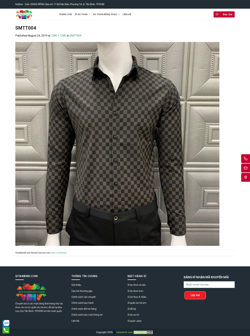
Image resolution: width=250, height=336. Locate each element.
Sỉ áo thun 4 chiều (137, 297)
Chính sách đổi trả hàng (83, 308)
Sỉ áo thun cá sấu (137, 285)
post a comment (58, 252)
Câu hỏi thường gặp (81, 291)
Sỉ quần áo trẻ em (137, 303)
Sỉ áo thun (81, 14)
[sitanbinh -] (33, 14)
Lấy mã (195, 295)
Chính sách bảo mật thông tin (87, 314)
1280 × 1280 (58, 35)
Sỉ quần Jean (134, 321)
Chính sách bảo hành (82, 303)
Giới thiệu (76, 285)
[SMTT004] (117, 143)
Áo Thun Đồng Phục (105, 14)
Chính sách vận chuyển (83, 297)
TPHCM (39, 311)
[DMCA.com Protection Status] (144, 332)
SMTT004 (75, 35)
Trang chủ (65, 14)
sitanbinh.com (124, 332)
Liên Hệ (127, 14)
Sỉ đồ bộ (132, 308)
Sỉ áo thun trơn (135, 291)
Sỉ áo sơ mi (133, 314)
